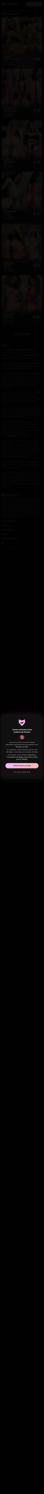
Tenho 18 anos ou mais (22, 766)
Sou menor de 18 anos (22, 772)
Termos (34, 752)
